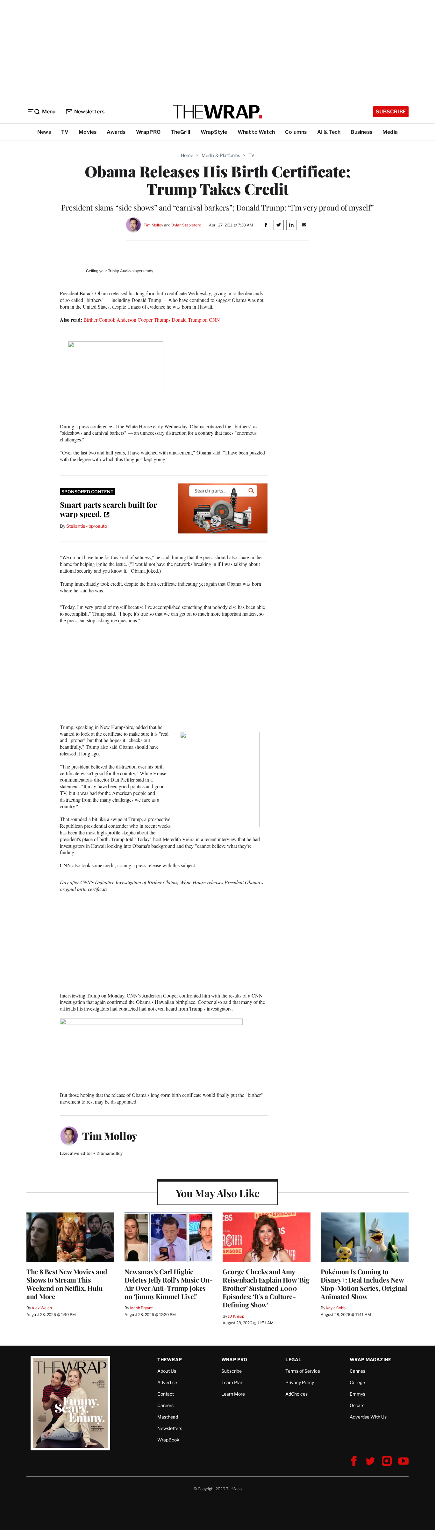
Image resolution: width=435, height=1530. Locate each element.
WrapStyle (214, 132)
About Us (166, 1371)
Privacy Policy (299, 1382)
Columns (296, 132)
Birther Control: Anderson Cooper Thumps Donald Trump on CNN (151, 319)
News (44, 132)
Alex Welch (42, 1307)
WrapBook (168, 1439)
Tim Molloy (153, 225)
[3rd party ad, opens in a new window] (222, 508)
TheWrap (169, 1359)
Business (361, 132)
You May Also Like (218, 1193)
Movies (87, 132)
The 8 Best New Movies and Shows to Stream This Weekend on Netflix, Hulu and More (66, 1283)
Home (187, 155)
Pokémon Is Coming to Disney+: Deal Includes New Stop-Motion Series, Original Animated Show (364, 1283)
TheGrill (180, 132)
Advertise (167, 1382)
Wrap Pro (234, 1359)
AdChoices (296, 1394)
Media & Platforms (221, 155)
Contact (165, 1394)
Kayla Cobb (336, 1307)
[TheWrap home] (217, 111)
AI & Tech (329, 132)
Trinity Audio (119, 271)
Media (390, 132)
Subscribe (391, 112)
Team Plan (232, 1382)
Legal (293, 1359)
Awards (116, 132)
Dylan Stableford (186, 225)
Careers (165, 1405)
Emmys (357, 1394)
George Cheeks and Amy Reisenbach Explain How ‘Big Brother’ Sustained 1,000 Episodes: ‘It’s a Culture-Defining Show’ (266, 1288)
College (357, 1382)
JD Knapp (236, 1316)
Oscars (357, 1405)
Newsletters (89, 112)
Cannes (357, 1371)
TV (64, 132)
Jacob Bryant (141, 1307)
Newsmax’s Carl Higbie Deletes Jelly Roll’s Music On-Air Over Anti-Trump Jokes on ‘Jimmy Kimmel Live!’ (168, 1283)
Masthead (167, 1416)
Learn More (233, 1394)
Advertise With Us (368, 1416)
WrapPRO (148, 132)
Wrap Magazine (370, 1359)
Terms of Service (302, 1371)
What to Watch (256, 132)
